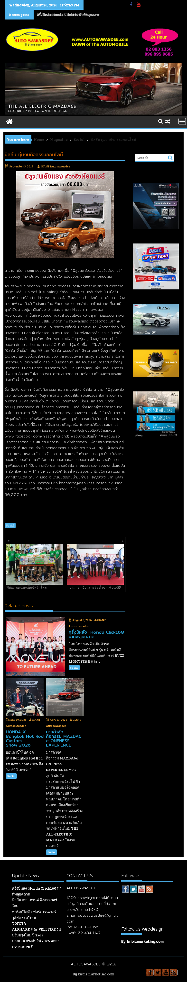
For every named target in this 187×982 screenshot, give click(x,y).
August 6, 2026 (82, 620)
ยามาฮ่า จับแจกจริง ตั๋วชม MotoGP (95, 587)
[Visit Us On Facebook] (125, 889)
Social (10, 525)
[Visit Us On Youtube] (141, 889)
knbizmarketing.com (145, 941)
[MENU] (182, 121)
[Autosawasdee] (93, 113)
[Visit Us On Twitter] (133, 889)
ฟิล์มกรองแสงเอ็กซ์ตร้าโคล (26, 587)
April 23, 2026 (58, 719)
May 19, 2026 (18, 719)
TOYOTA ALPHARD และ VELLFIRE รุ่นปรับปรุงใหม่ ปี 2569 (36, 929)
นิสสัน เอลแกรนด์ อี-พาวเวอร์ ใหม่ (62, 14)
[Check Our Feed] (149, 889)
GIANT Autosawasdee (55, 166)
